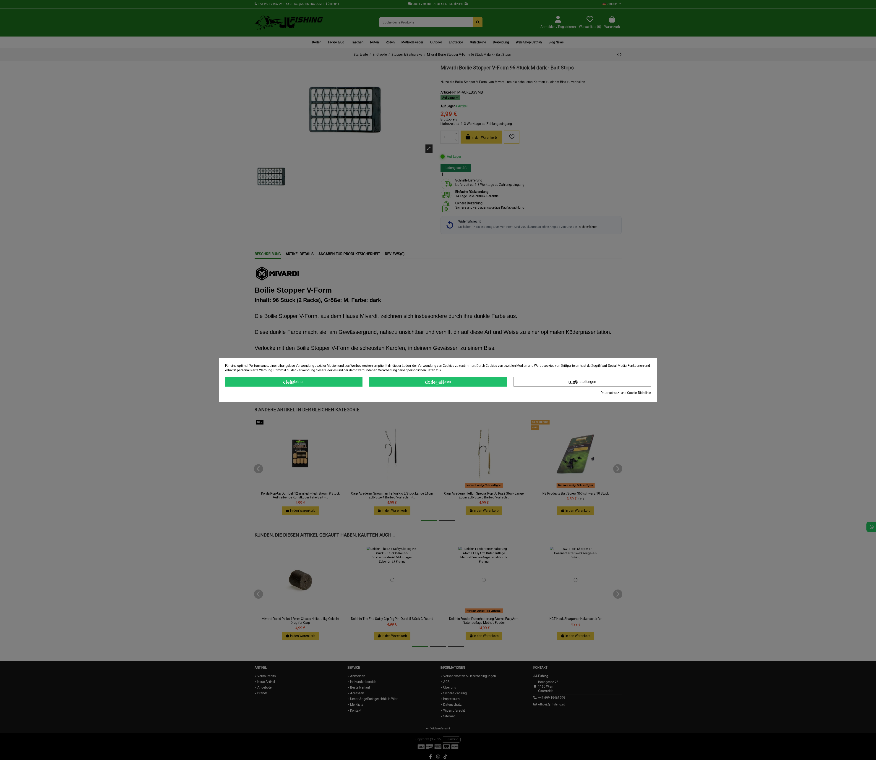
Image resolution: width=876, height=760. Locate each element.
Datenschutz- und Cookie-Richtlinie (626, 393)
